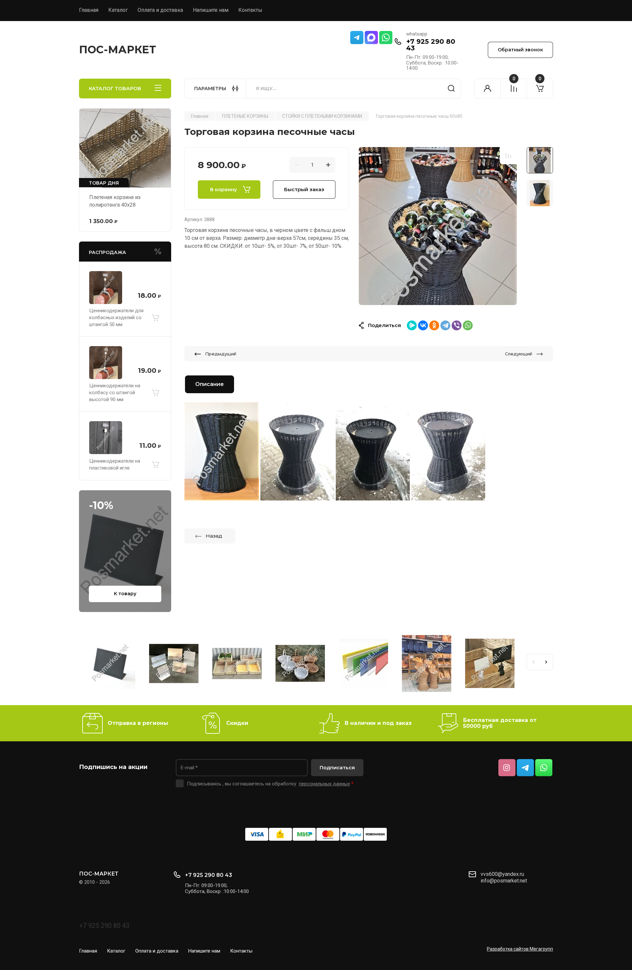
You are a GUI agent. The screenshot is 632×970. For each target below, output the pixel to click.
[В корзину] (155, 317)
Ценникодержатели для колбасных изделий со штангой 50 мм (116, 317)
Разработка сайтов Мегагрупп (520, 949)
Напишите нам (210, 10)
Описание (209, 384)
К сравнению (508, 155)
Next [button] (546, 662)
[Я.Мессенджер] (412, 325)
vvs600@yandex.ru (502, 874)
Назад (214, 536)
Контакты (250, 10)
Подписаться (337, 767)
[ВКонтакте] (423, 325)
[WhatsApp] (468, 325)
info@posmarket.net (504, 881)
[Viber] (456, 325)
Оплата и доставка (160, 10)
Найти (451, 88)
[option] (438, 226)
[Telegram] (445, 325)
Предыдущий (220, 353)
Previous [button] (533, 662)
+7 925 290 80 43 (430, 45)
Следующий (518, 353)
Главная (88, 10)
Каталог (118, 10)
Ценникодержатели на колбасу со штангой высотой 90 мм (114, 392)
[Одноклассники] (434, 325)
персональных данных (324, 784)
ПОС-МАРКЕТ (117, 49)
